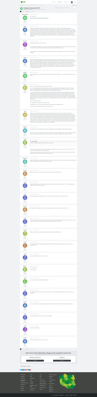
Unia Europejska (42, 9)
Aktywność (66, 1)
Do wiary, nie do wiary (24, 382)
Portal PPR (53, 1)
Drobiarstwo (23, 384)
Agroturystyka (23, 374)
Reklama (71, 395)
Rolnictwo (41, 389)
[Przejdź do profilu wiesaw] (25, 75)
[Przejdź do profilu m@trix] (25, 130)
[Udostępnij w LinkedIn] (28, 370)
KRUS (31, 380)
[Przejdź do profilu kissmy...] (25, 269)
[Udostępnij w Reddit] (27, 370)
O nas (53, 395)
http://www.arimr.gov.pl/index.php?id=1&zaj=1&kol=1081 (39, 18)
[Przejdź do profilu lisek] (25, 281)
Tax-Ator (25, 41)
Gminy (31, 374)
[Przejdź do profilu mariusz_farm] (21, 8)
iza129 (25, 242)
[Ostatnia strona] (29, 11)
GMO (31, 376)
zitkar (25, 254)
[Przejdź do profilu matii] (25, 114)
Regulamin (56, 395)
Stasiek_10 (25, 158)
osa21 (25, 182)
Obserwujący (72, 7)
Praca (40, 376)
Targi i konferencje (52, 380)
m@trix (25, 127)
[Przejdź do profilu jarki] (25, 329)
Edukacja (22, 386)
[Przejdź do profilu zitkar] (25, 257)
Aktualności (22, 376)
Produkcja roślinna (43, 381)
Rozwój (50, 378)
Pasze (41, 374)
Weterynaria (51, 387)
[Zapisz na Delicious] (25, 370)
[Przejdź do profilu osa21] (25, 185)
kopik (25, 139)
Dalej (27, 11)
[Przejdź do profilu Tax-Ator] (25, 44)
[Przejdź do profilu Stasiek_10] (25, 161)
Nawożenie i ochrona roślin (33, 386)
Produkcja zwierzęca (43, 383)
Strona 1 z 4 (32, 11)
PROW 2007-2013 (42, 385)
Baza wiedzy (23, 378)
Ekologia (22, 388)
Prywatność (67, 395)
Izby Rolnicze (32, 378)
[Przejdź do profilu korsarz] (25, 173)
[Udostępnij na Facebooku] (22, 370)
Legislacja (31, 381)
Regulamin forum (62, 395)
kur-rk (25, 84)
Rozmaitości (51, 376)
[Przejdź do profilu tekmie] (25, 233)
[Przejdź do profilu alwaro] (25, 29)
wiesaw (25, 72)
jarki (25, 326)
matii (25, 111)
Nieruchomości (32, 388)
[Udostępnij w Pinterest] (30, 370)
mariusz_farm (30, 9)
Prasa (40, 378)
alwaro (25, 26)
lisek (25, 278)
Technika (50, 381)
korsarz (25, 170)
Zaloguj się (62, 360)
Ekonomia (22, 390)
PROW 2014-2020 (42, 387)
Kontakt (75, 395)
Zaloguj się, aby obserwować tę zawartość (62, 7)
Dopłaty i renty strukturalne (23, 380)
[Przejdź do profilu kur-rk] (25, 87)
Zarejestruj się (35, 360)
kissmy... (25, 266)
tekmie (25, 230)
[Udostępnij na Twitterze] (20, 370)
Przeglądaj (59, 1)
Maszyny (31, 383)
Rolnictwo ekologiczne (52, 374)
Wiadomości (51, 389)
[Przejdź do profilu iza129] (25, 245)
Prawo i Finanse (42, 380)
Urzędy (50, 385)
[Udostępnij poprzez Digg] (24, 370)
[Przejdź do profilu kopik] (25, 142)
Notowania (32, 390)
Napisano (34, 14)
